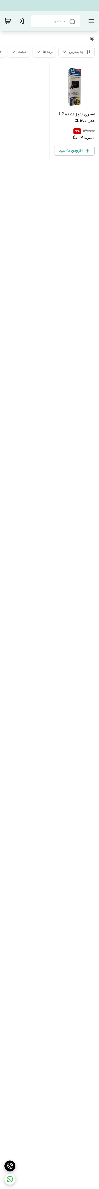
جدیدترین (76, 52)
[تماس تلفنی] (9, 1165)
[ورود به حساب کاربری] (22, 21)
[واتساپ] (9, 1179)
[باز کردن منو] (90, 21)
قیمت (22, 52)
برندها (48, 52)
